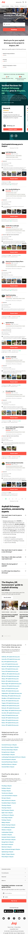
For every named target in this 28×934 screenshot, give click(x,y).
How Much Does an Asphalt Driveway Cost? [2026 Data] (10, 616)
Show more (24, 169)
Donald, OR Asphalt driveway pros (10, 718)
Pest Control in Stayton (7, 844)
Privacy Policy (17, 927)
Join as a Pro (18, 2)
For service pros (5, 873)
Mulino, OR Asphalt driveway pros (10, 722)
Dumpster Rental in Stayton (8, 837)
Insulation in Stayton (7, 834)
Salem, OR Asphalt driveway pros (10, 669)
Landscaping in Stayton (7, 832)
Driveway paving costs (8, 521)
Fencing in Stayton (6, 790)
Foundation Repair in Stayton (9, 803)
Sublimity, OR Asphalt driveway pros (11, 656)
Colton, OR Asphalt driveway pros (10, 720)
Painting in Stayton (6, 820)
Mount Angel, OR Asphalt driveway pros (11, 683)
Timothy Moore (5, 612)
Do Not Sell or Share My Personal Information (14, 931)
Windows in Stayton (6, 830)
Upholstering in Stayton (7, 851)
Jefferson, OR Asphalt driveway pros (11, 674)
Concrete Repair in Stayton (8, 754)
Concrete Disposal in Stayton (9, 759)
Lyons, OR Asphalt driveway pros (10, 664)
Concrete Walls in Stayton (8, 767)
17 (22, 498)
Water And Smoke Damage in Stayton (11, 849)
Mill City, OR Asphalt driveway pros (10, 676)
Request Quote (14, 178)
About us (4, 880)
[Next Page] (25, 499)
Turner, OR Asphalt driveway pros (10, 671)
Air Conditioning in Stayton (8, 827)
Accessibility (14, 929)
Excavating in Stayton (7, 817)
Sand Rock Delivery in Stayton (9, 764)
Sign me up (14, 900)
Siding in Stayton (6, 822)
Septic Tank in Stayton (7, 812)
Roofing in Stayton (6, 788)
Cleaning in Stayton (6, 808)
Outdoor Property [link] (5, 6)
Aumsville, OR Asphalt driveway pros (11, 659)
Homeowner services (6, 869)
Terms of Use (10, 927)
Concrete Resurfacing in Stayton (9, 762)
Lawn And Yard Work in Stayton (9, 795)
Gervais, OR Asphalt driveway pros (10, 700)
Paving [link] (11, 6)
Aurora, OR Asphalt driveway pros (10, 725)
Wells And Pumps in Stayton (9, 839)
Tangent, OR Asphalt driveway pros (10, 703)
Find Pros (14, 29)
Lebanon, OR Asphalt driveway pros (10, 686)
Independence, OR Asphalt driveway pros (12, 693)
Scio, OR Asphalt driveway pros (9, 661)
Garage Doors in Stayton (8, 842)
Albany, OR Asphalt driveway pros (10, 678)
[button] (4, 174)
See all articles (7, 597)
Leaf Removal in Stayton (8, 815)
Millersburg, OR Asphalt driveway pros (11, 696)
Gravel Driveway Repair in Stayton (10, 747)
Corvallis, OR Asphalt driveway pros (11, 713)
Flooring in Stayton (6, 805)
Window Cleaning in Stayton (8, 825)
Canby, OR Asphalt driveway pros (10, 715)
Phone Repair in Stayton (7, 856)
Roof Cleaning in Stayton (8, 810)
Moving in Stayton (6, 798)
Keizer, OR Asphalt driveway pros (10, 688)
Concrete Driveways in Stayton (9, 745)
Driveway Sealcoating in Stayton (10, 749)
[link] (4, 125)
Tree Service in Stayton (7, 793)
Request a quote (13, 129)
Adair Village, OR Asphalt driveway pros (11, 710)
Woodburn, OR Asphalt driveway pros (11, 698)
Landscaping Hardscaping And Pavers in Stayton (14, 757)
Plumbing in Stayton (7, 786)
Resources (4, 876)
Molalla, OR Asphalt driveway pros (10, 691)
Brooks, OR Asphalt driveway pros (10, 681)
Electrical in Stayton (7, 847)
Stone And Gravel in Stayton (8, 800)
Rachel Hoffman (24, 612)
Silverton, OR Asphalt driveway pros (11, 666)
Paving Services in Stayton (8, 752)
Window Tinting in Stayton (8, 854)
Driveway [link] (16, 6)
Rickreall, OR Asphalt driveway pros (11, 708)
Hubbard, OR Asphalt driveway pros (10, 705)
